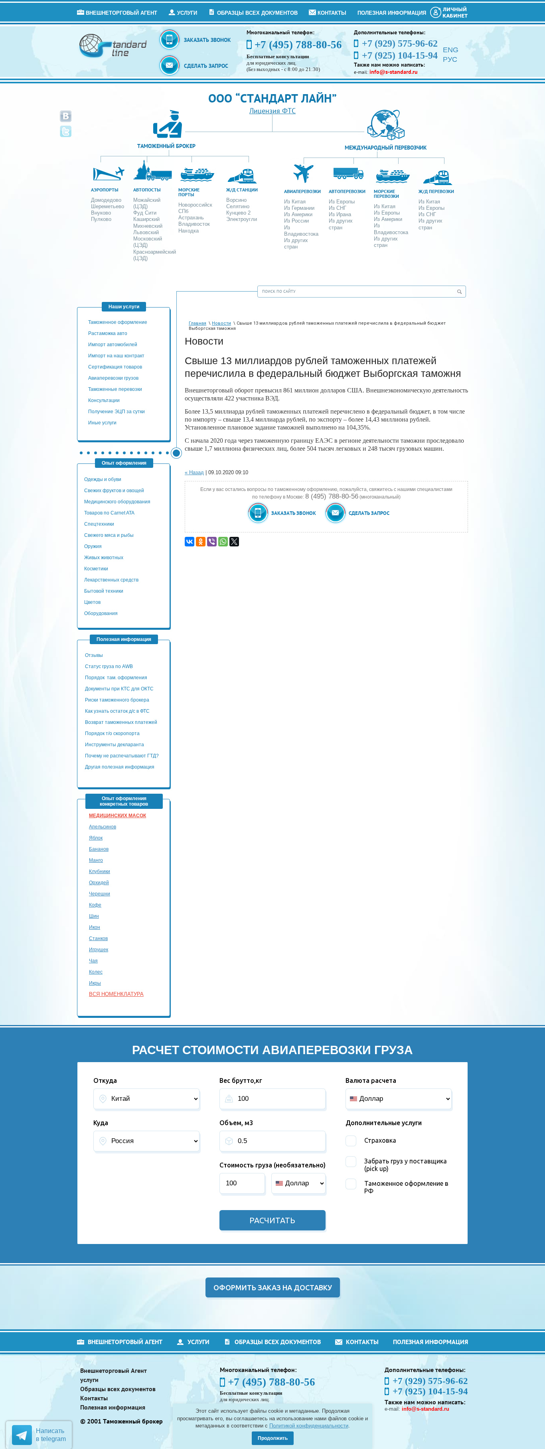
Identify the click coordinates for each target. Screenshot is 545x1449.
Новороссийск (195, 205)
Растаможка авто (107, 333)
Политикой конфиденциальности (308, 1426)
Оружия (93, 546)
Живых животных (103, 557)
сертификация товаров (115, 367)
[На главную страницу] (113, 45)
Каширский (146, 219)
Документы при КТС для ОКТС (119, 689)
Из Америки (298, 214)
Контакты (332, 13)
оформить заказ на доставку (272, 1287)
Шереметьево (107, 206)
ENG (450, 49)
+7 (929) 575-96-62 (430, 1381)
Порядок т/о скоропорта (112, 733)
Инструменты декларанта (114, 744)
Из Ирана (340, 214)
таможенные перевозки (115, 389)
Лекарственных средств (112, 580)
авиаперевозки (302, 191)
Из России (296, 221)
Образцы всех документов (257, 13)
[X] (234, 541)
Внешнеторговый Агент (121, 13)
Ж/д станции (242, 190)
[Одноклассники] (200, 541)
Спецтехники (99, 524)
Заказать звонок (207, 39)
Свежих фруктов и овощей (114, 490)
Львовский (146, 232)
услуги (187, 13)
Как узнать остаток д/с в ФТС (117, 711)
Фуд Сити (144, 213)
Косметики (96, 569)
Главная (197, 323)
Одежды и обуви (102, 479)
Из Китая (295, 202)
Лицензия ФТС (272, 110)
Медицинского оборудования (117, 502)
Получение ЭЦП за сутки (116, 411)
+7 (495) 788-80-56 (298, 45)
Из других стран (296, 243)
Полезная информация (391, 13)
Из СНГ (337, 208)
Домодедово (106, 200)
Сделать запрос (206, 65)
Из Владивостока (301, 231)
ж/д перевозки (436, 191)
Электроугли (241, 219)
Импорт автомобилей (112, 344)
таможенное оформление (117, 322)
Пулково (101, 219)
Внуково (101, 213)
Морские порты (188, 192)
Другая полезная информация (119, 767)
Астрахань (191, 218)
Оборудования (101, 613)
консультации (104, 400)
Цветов (92, 602)
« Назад (194, 472)
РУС (450, 59)
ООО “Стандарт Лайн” (272, 98)
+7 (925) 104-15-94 (430, 1391)
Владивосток (194, 224)
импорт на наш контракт (116, 356)
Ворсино (236, 200)
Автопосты (147, 190)
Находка (188, 231)
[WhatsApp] (223, 541)
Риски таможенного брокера (117, 700)
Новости (221, 323)
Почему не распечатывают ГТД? (122, 756)
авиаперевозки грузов (113, 378)
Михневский (147, 226)
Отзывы (94, 655)
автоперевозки (347, 191)
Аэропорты (104, 190)
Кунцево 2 (238, 213)
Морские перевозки (386, 193)
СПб (183, 211)
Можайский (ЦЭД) (146, 203)
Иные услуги (102, 423)
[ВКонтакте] (189, 541)
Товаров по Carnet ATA (109, 513)
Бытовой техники (103, 591)
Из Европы (342, 202)
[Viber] (212, 541)
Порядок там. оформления (116, 677)
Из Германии (299, 208)
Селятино (237, 206)
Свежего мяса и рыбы (109, 535)
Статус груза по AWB (109, 666)
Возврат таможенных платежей (121, 722)
